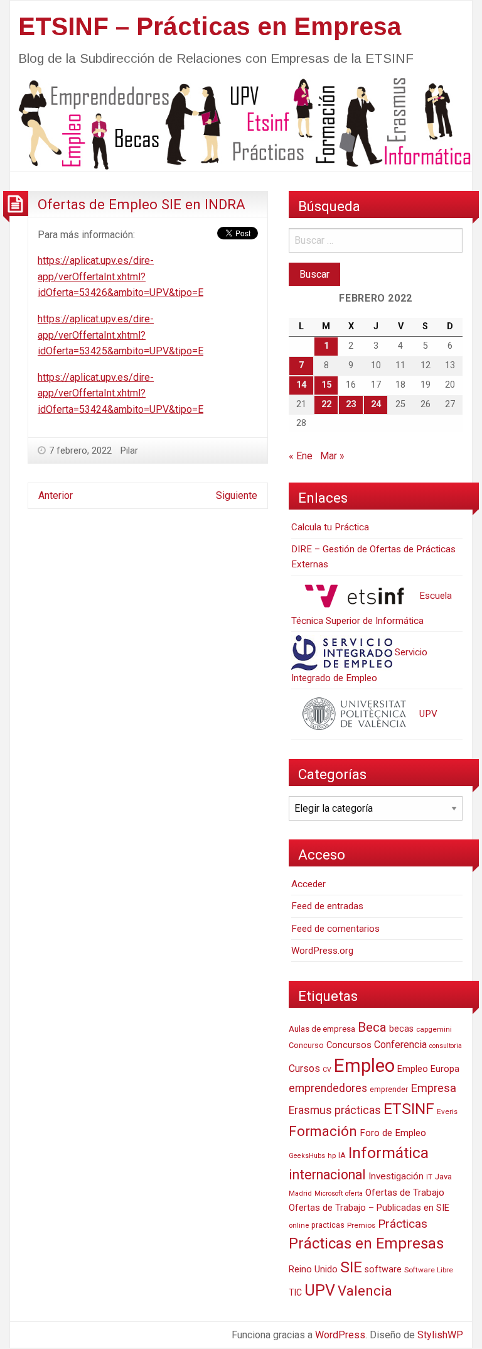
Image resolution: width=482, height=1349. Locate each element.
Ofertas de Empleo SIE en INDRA (141, 204)
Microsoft (328, 1193)
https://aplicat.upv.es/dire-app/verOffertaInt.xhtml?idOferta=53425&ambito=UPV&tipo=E (120, 335)
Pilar (129, 450)
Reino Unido (313, 1269)
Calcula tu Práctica (330, 527)
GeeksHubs (307, 1156)
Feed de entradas (327, 906)
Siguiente (236, 495)
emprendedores (328, 1088)
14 (301, 385)
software (383, 1269)
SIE (351, 1267)
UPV (427, 713)
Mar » (332, 456)
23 (351, 404)
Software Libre (428, 1269)
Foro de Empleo (393, 1133)
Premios (361, 1225)
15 (326, 385)
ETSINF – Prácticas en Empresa (209, 26)
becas (401, 1029)
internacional (327, 1174)
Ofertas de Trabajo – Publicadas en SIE (369, 1207)
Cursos (304, 1068)
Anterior (55, 495)
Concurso (306, 1045)
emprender (389, 1089)
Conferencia (400, 1045)
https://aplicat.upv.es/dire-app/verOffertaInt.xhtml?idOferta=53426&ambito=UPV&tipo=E (120, 276)
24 (376, 404)
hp (332, 1155)
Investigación (396, 1176)
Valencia (365, 1291)
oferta (354, 1193)
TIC (295, 1292)
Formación (323, 1131)
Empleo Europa (428, 1069)
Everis (447, 1111)
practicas (328, 1225)
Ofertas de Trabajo (404, 1192)
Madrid (300, 1193)
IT (429, 1177)
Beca (372, 1027)
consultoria (445, 1046)
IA (342, 1155)
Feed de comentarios (335, 928)
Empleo (364, 1065)
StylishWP (440, 1335)
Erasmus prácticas (335, 1110)
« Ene (301, 456)
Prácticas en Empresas (366, 1243)
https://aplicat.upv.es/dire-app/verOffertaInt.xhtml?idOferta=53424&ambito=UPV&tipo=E (120, 393)
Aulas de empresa (322, 1029)
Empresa (433, 1088)
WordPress (340, 1335)
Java (443, 1176)
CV (327, 1070)
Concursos (349, 1045)
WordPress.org (322, 950)
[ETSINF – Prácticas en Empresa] (241, 123)
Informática (388, 1153)
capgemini (434, 1029)
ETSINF (408, 1109)
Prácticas (402, 1223)
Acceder (308, 884)
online (299, 1225)
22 (326, 404)
